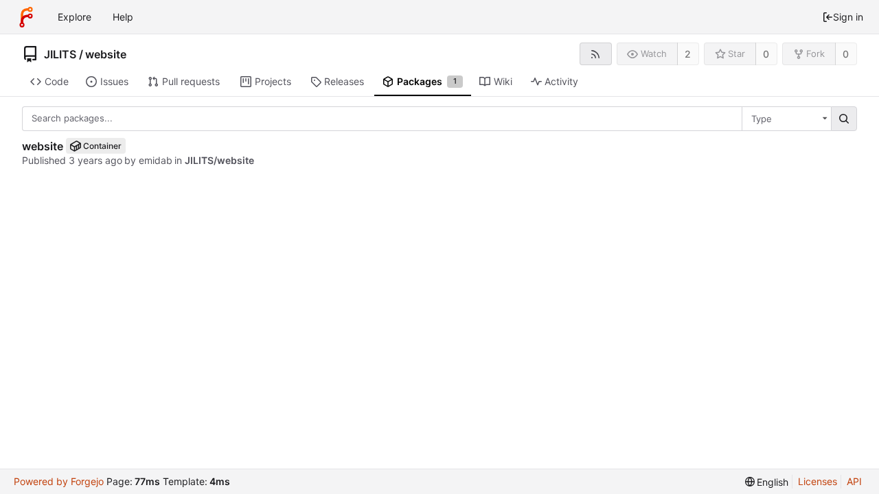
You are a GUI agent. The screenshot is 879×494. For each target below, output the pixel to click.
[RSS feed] (596, 54)
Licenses (817, 481)
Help (123, 17)
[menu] (767, 482)
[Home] (26, 17)
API (854, 481)
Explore (74, 17)
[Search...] (844, 118)
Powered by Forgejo (59, 481)
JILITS (60, 54)
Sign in (848, 17)
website (105, 54)
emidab (155, 160)
